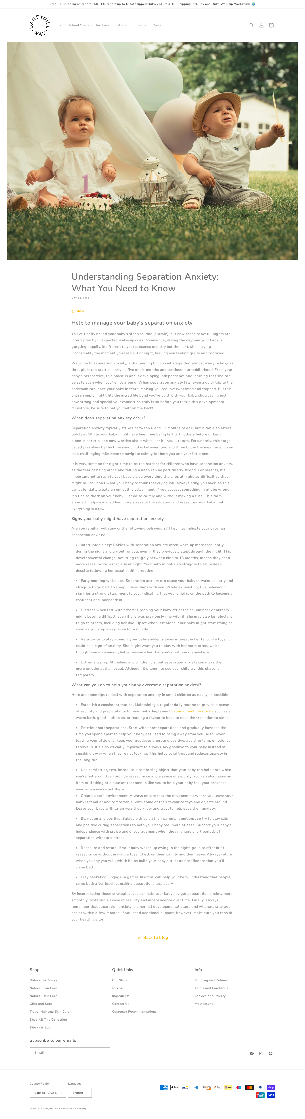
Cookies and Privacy (210, 996)
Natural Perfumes (43, 980)
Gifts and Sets (41, 1004)
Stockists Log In (42, 1027)
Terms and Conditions (211, 988)
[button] (86, 25)
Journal (117, 988)
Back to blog (155, 937)
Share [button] (80, 311)
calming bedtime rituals (193, 711)
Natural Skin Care (43, 988)
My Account (204, 1004)
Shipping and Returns (211, 980)
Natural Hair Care (43, 996)
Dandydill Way (50, 1108)
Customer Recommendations (134, 1011)
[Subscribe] (105, 1053)
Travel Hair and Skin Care (50, 1011)
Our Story (119, 980)
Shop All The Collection (48, 1019)
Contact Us (120, 1004)
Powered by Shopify (74, 1108)
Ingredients (121, 996)
